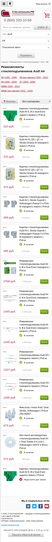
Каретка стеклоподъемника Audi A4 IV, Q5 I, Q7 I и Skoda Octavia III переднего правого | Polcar (34, 171)
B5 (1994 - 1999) (9, 77)
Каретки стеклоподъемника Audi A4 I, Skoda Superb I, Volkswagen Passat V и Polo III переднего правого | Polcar (34, 233)
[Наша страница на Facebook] (40, 506)
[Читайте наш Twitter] (34, 506)
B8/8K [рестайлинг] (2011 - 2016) (17, 91)
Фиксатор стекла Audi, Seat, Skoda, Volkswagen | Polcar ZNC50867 (34, 410)
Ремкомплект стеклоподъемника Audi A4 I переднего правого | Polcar (34, 382)
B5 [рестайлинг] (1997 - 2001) (34, 77)
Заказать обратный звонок (26, 535)
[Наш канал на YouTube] (47, 506)
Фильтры (10, 101)
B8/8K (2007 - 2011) (10, 86)
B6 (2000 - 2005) (9, 82)
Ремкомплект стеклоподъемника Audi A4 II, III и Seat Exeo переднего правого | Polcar (33, 326)
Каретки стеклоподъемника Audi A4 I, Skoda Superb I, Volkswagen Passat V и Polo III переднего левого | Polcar (34, 202)
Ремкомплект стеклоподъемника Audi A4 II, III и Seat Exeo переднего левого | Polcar (33, 296)
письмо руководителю (10, 525)
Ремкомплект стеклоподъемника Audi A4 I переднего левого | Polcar (34, 355)
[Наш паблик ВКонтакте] (28, 506)
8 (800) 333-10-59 (17, 20)
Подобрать (26, 55)
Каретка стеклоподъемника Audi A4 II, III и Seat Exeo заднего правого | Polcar (34, 111)
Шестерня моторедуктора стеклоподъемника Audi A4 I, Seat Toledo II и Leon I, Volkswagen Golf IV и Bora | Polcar (33, 441)
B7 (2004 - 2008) (27, 82)
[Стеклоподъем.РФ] (17, 13)
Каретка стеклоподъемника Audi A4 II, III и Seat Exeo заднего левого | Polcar (34, 472)
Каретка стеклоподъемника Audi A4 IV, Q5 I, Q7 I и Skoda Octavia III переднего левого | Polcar (34, 141)
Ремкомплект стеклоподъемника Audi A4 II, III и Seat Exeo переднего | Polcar (34, 266)
